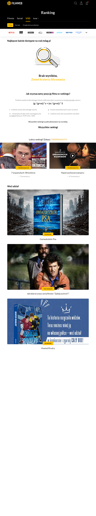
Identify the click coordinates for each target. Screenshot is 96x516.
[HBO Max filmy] (21, 32)
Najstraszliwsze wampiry (72, 172)
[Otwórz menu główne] (87, 3)
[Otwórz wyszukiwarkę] (76, 3)
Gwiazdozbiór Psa (48, 239)
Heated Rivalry (48, 348)
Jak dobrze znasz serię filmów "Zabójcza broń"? (48, 293)
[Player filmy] (59, 32)
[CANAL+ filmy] (31, 32)
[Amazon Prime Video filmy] (79, 32)
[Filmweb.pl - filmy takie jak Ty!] (14, 3)
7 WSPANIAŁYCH (59, 139)
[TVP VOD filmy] (69, 32)
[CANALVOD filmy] (50, 32)
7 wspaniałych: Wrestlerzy (23, 172)
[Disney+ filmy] (40, 32)
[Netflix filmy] (11, 32)
